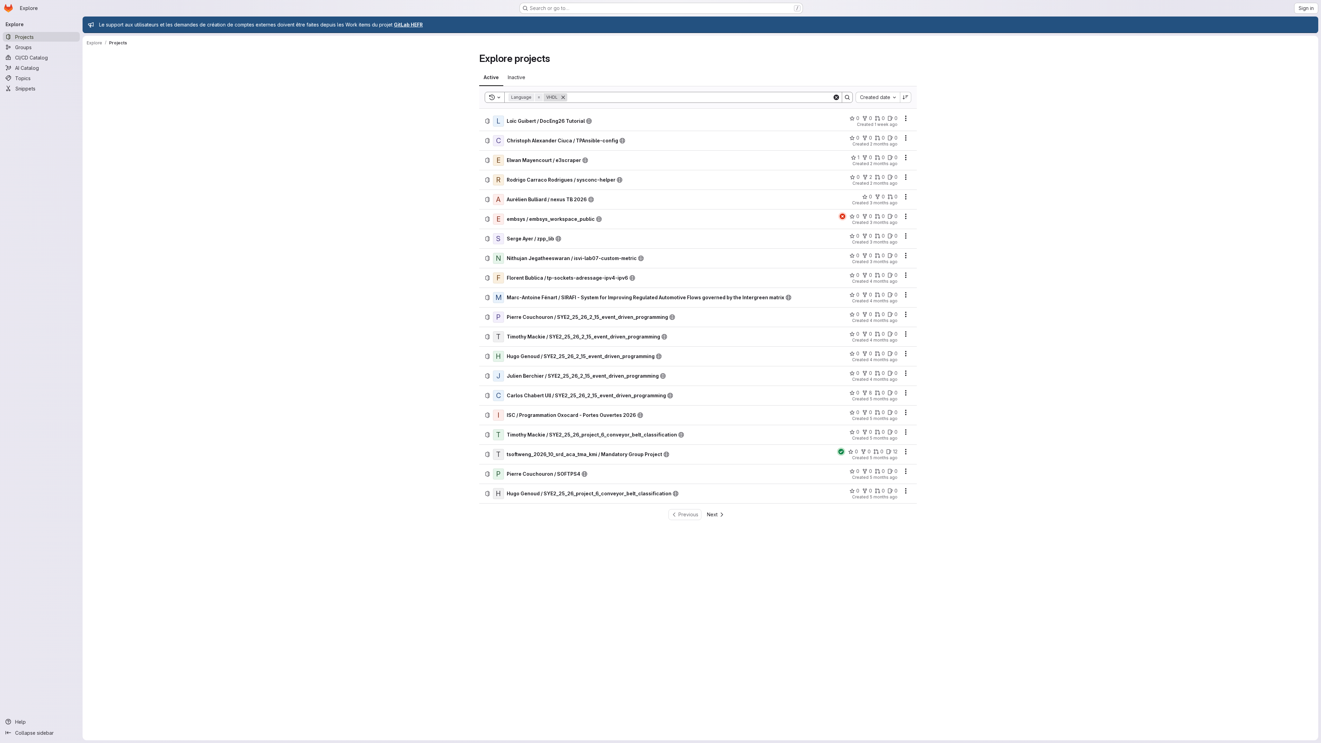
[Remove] (563, 97)
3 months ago (884, 202)
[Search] (847, 97)
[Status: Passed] (841, 452)
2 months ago (884, 144)
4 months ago (884, 281)
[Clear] (836, 97)
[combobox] (878, 97)
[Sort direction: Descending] (905, 97)
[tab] (491, 77)
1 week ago (886, 124)
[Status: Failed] (842, 216)
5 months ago (884, 398)
